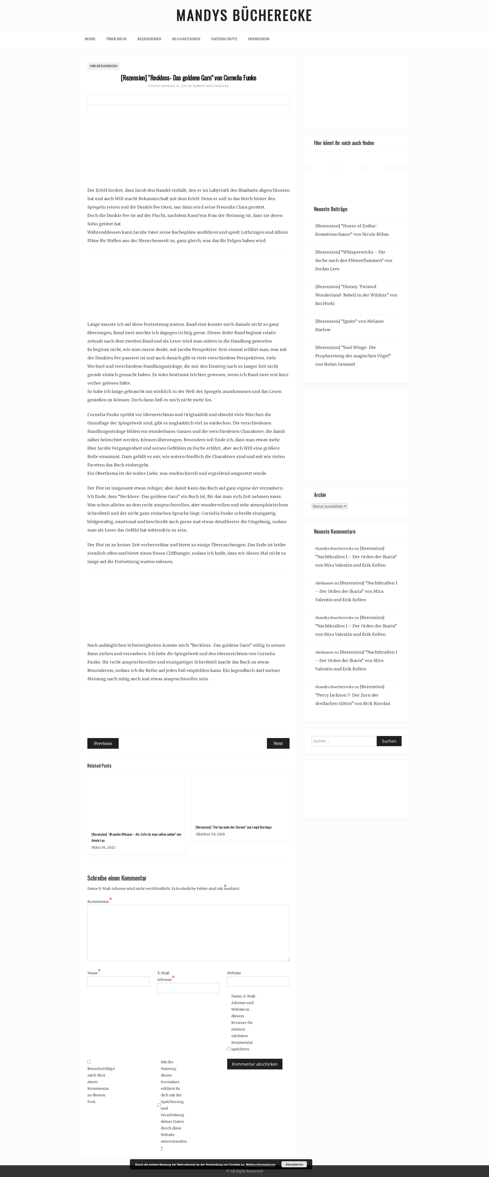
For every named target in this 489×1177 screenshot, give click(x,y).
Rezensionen (149, 39)
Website (234, 973)
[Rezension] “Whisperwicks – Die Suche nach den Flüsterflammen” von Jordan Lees (353, 260)
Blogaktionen (186, 39)
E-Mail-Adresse (166, 976)
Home (90, 39)
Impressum (258, 39)
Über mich (116, 39)
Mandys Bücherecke (244, 15)
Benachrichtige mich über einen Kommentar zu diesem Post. (100, 1085)
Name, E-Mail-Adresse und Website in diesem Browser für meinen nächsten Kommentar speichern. (243, 1022)
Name (94, 972)
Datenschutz (224, 39)
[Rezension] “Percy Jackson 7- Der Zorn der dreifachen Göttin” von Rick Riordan (352, 695)
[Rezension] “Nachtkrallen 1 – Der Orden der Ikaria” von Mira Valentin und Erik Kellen (356, 557)
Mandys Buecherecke (211, 86)
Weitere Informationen (261, 1164)
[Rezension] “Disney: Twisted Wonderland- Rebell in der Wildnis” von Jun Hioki (356, 295)
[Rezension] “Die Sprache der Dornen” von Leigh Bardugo (233, 827)
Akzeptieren (294, 1164)
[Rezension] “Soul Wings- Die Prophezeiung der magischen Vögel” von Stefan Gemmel (353, 356)
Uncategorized (103, 66)
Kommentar (99, 901)
